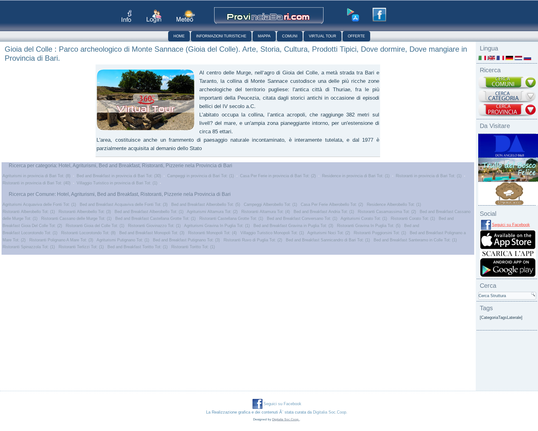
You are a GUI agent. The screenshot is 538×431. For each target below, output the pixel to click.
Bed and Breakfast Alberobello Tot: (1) (149, 211)
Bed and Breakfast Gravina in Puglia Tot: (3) (293, 225)
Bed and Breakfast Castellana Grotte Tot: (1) (155, 218)
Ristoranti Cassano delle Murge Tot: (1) (76, 218)
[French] (500, 57)
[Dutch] (518, 57)
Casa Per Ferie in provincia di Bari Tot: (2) (278, 175)
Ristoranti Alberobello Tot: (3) (85, 211)
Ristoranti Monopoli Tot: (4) (212, 232)
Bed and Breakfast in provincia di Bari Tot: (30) (119, 175)
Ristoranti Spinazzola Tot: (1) (28, 246)
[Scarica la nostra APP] (508, 275)
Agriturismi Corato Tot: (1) (364, 218)
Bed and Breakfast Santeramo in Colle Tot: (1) (415, 240)
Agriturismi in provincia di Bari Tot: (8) (36, 175)
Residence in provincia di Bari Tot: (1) (355, 175)
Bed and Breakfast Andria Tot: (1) (324, 211)
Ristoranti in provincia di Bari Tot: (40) (36, 183)
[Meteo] (186, 16)
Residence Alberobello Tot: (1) (394, 204)
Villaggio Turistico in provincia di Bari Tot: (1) (117, 183)
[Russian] (527, 57)
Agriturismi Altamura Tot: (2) (212, 211)
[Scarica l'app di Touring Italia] (353, 15)
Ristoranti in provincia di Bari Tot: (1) (428, 175)
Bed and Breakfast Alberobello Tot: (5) (205, 204)
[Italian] (482, 57)
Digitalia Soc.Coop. (330, 412)
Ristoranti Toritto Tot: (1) (193, 246)
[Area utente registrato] (154, 16)
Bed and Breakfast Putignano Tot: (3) (186, 240)
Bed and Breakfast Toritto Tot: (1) (137, 246)
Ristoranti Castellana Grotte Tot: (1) (231, 218)
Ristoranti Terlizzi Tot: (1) (81, 246)
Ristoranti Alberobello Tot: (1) (28, 211)
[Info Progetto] (126, 16)
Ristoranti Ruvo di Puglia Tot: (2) (253, 240)
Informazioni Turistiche (221, 36)
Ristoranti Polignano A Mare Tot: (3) (61, 240)
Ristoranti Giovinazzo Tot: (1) (154, 225)
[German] (509, 57)
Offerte (356, 36)
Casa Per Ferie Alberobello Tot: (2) (332, 204)
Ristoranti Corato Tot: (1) (413, 218)
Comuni (289, 36)
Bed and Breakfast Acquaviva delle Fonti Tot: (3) (124, 204)
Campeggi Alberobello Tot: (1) (270, 204)
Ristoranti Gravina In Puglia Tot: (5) (368, 225)
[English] (491, 57)
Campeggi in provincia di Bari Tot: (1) (200, 175)
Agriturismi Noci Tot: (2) (328, 232)
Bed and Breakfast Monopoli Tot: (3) (151, 232)
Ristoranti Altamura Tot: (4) (265, 211)
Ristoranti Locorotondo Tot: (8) (88, 232)
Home (179, 36)
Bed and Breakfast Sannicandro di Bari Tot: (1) (328, 240)
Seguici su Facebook (511, 224)
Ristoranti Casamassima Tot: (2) (387, 211)
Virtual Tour (322, 36)
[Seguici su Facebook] (379, 14)
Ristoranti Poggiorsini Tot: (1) (380, 232)
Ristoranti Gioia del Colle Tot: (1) (95, 225)
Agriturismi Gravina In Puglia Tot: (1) (217, 225)
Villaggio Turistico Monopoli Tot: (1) (272, 232)
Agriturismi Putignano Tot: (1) (123, 240)
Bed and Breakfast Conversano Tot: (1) (302, 218)
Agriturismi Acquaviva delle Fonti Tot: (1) (39, 204)
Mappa (264, 36)
